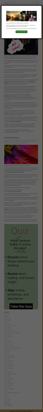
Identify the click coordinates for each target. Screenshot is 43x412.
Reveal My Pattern (21, 31)
